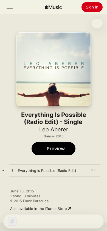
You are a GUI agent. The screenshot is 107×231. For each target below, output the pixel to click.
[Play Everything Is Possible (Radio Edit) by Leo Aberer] (12, 170)
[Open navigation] (10, 7)
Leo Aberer (53, 129)
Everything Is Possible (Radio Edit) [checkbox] (47, 170)
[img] (53, 7)
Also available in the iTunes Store (38, 208)
